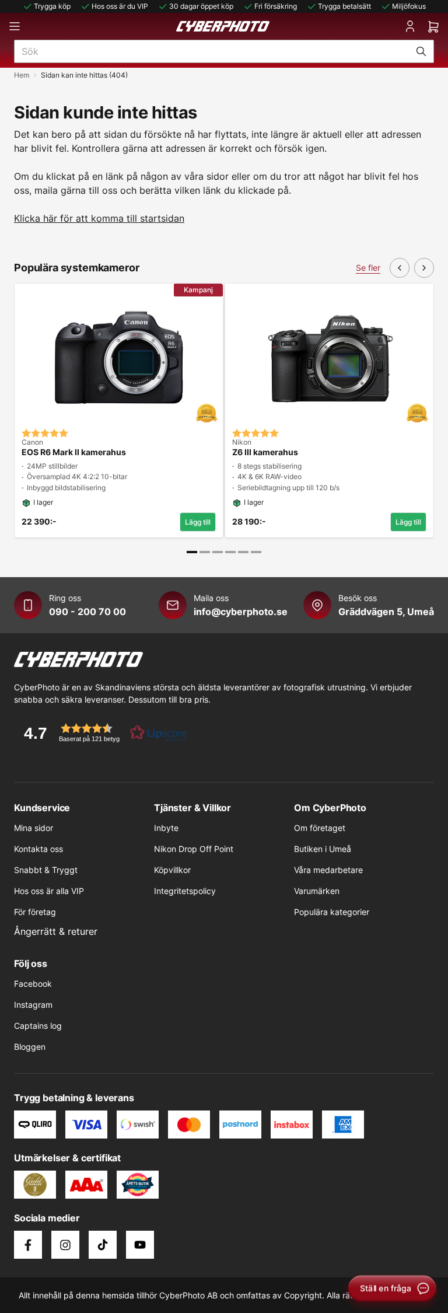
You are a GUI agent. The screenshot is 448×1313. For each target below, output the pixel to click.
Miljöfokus (409, 6)
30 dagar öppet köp (201, 6)
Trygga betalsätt (344, 6)
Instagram (33, 1005)
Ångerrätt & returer (55, 931)
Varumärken (317, 891)
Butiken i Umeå (322, 849)
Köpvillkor (172, 870)
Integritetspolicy (185, 891)
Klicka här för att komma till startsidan (99, 218)
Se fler (368, 268)
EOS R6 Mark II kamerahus (74, 452)
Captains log (38, 1026)
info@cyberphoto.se (241, 611)
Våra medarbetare (328, 870)
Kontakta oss (38, 849)
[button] (101, 733)
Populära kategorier (331, 912)
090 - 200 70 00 (87, 611)
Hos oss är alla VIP (49, 891)
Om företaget (319, 828)
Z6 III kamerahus (265, 452)
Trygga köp (52, 6)
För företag (35, 912)
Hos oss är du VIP (120, 6)
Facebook (33, 984)
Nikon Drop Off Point (193, 849)
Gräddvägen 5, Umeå (386, 611)
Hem (21, 75)
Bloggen (30, 1047)
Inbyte (166, 828)
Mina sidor (33, 828)
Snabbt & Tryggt (46, 870)
